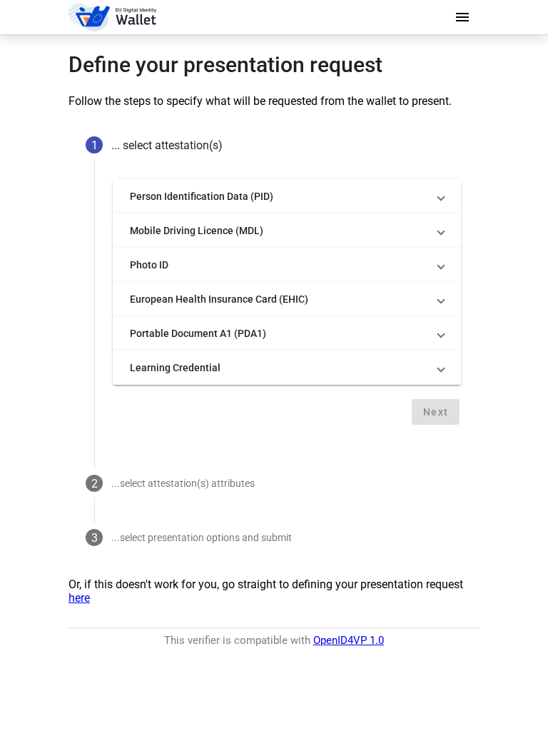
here (79, 598)
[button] (287, 196)
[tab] (274, 145)
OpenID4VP (348, 640)
